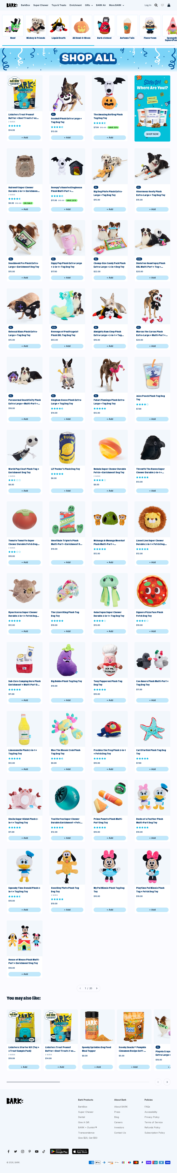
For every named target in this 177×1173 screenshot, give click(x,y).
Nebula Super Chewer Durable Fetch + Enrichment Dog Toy (110, 471)
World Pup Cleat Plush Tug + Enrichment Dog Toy (23, 471)
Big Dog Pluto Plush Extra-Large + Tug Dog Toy (108, 193)
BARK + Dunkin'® (87, 1127)
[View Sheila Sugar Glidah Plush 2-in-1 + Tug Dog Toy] (24, 798)
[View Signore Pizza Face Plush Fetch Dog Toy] (152, 591)
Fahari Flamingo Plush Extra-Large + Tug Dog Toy (109, 402)
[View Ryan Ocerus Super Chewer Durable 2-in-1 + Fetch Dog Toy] (24, 591)
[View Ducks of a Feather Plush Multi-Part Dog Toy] (152, 798)
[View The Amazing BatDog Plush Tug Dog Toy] (110, 93)
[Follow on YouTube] (37, 1151)
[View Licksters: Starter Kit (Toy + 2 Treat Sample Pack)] (24, 1027)
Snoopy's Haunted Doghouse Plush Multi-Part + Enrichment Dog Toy (66, 189)
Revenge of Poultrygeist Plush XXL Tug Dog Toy (64, 333)
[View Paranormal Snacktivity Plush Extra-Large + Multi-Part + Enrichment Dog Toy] (24, 375)
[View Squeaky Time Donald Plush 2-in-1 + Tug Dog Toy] (24, 867)
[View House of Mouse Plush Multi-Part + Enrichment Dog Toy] (24, 938)
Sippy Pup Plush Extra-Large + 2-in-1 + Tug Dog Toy (66, 265)
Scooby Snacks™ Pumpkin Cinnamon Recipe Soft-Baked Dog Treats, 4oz (132, 1049)
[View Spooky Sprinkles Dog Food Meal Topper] (97, 1027)
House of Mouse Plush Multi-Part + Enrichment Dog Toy (23, 961)
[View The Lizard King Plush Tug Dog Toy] (67, 591)
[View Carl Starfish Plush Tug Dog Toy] (152, 729)
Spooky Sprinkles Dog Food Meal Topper (96, 1049)
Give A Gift (83, 1122)
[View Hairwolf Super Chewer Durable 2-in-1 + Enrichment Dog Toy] (24, 166)
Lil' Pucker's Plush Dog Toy (65, 469)
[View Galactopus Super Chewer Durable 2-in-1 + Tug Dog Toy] (110, 591)
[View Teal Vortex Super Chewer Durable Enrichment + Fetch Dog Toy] (67, 798)
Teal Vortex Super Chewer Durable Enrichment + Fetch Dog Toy (66, 821)
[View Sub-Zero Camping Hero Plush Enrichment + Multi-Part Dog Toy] (24, 660)
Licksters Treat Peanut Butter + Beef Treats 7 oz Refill (22, 116)
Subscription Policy (155, 1132)
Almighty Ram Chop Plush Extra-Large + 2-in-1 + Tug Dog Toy (108, 333)
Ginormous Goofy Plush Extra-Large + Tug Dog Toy (150, 193)
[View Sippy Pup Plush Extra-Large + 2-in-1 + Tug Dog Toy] (67, 238)
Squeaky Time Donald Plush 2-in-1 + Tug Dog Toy (24, 890)
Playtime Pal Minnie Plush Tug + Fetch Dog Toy (150, 890)
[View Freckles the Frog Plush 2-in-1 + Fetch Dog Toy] (110, 729)
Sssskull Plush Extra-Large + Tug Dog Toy (66, 120)
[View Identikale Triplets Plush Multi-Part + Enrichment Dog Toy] (67, 519)
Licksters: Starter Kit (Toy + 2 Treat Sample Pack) (23, 1049)
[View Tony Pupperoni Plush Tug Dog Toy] (110, 660)
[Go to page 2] (96, 988)
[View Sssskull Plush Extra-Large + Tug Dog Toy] (67, 93)
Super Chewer (40, 5)
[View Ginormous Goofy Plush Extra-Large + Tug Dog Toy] (152, 166)
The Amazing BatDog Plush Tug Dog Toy (108, 116)
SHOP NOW (152, 134)
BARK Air (101, 5)
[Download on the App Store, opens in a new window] (80, 1151)
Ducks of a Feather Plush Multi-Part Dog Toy (149, 821)
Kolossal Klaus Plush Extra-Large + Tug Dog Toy (22, 333)
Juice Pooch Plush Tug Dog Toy (150, 398)
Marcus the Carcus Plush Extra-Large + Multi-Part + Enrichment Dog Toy (151, 333)
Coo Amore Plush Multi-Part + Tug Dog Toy (152, 683)
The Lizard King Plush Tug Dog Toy (65, 614)
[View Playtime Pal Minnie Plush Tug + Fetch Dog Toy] (152, 867)
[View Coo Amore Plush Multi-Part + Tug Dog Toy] (152, 660)
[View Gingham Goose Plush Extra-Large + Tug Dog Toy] (67, 375)
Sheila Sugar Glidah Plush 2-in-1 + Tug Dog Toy (23, 821)
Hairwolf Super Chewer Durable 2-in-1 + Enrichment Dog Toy (23, 189)
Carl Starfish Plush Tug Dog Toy (151, 752)
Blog (116, 1117)
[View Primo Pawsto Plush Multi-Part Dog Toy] (110, 798)
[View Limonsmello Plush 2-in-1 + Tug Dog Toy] (24, 729)
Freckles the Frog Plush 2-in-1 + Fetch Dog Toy (110, 752)
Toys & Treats (59, 5)
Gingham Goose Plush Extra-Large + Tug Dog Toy (66, 402)
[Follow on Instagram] (22, 1151)
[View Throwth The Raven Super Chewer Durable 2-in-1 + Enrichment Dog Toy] (152, 448)
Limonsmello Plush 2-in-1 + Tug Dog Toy (22, 752)
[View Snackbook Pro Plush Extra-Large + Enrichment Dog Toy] (24, 238)
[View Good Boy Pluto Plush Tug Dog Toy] (67, 867)
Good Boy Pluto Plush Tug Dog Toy (65, 890)
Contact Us (120, 1132)
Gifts (87, 5)
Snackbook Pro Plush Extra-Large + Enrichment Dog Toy (23, 265)
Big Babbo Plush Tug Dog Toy (66, 681)
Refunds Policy (152, 1127)
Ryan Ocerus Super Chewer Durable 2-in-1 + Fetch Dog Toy (22, 614)
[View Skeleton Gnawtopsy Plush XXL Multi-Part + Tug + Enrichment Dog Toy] (152, 238)
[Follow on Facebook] (8, 1151)
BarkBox (25, 5)
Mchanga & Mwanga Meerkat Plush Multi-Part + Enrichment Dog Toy (109, 542)
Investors (119, 1127)
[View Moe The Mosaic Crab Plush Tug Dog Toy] (67, 729)
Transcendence (86, 1132)
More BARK (115, 5)
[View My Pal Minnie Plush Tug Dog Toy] (110, 867)
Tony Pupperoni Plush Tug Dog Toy (108, 683)
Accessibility (151, 1112)
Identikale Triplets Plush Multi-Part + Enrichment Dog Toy (67, 542)
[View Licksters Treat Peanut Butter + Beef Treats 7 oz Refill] (24, 93)
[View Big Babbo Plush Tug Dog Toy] (67, 660)
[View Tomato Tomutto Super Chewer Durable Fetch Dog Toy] (24, 519)
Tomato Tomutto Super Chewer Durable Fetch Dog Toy (22, 542)
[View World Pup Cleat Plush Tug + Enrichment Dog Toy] (24, 448)
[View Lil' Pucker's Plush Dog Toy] (67, 448)
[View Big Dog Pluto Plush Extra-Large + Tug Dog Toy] (110, 166)
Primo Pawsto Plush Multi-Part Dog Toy (108, 821)
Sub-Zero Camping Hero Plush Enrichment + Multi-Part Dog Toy (24, 683)
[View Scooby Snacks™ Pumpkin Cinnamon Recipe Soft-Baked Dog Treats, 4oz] (134, 1027)
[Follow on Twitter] (15, 1151)
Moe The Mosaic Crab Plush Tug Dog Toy (65, 752)
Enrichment (76, 5)
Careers (118, 1122)
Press (117, 1112)
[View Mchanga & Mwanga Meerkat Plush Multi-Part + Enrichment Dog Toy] (110, 519)
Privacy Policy (152, 1117)
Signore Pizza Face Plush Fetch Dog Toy (149, 614)
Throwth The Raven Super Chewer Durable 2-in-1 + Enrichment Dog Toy (150, 471)
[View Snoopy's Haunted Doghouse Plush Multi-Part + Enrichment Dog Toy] (67, 166)
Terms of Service (154, 1122)
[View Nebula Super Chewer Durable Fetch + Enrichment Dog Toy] (110, 448)
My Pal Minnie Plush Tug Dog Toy (109, 890)
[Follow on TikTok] (44, 1151)
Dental (81, 1117)
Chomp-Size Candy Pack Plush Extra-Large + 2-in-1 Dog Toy (110, 265)
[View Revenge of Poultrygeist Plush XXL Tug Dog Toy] (67, 306)
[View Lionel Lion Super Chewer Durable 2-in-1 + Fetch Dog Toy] (152, 519)
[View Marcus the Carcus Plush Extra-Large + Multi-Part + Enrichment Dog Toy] (152, 306)
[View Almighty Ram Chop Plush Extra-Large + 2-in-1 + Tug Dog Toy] (110, 306)
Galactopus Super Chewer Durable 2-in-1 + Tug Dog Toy (109, 614)
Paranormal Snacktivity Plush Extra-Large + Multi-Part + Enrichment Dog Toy (24, 402)
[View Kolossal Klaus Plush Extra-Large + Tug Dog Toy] (24, 306)
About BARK (121, 1106)
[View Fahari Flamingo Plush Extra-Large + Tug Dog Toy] (110, 375)
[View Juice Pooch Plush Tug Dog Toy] (152, 375)
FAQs (147, 1106)
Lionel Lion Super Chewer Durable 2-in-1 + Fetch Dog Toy (150, 542)
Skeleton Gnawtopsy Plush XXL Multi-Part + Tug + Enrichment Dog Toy (150, 265)
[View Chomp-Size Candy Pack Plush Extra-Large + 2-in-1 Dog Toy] (110, 238)
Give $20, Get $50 (87, 1137)
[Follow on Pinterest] (30, 1151)
